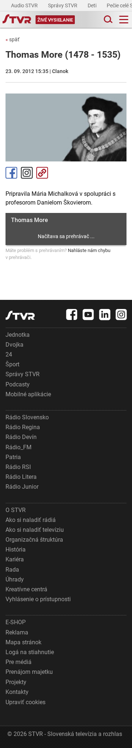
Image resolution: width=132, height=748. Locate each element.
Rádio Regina (23, 427)
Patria (13, 457)
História (16, 549)
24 (9, 354)
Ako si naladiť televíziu (35, 529)
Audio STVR (25, 5)
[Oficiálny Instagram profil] (121, 314)
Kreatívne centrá (26, 589)
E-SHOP (16, 622)
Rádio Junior (22, 486)
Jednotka (18, 334)
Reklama (17, 632)
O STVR (16, 510)
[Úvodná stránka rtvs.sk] (17, 19)
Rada (12, 569)
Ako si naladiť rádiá (31, 519)
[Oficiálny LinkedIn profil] (105, 314)
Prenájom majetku (29, 671)
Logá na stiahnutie (30, 652)
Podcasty (18, 384)
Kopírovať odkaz (42, 173)
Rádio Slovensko (27, 417)
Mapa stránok (23, 642)
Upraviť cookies (25, 702)
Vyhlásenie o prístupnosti (38, 599)
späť (12, 39)
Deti (93, 5)
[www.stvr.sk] (20, 315)
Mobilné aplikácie (28, 394)
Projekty (16, 682)
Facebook (11, 173)
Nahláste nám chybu (89, 250)
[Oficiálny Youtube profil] (88, 314)
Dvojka (14, 344)
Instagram (27, 173)
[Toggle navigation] (123, 19)
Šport (12, 364)
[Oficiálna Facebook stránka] (72, 314)
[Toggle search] (107, 19)
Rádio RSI (18, 466)
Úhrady (15, 579)
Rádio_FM (19, 447)
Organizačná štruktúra (34, 539)
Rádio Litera (21, 476)
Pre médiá (19, 662)
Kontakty (17, 691)
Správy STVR (63, 5)
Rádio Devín (21, 437)
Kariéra (15, 559)
